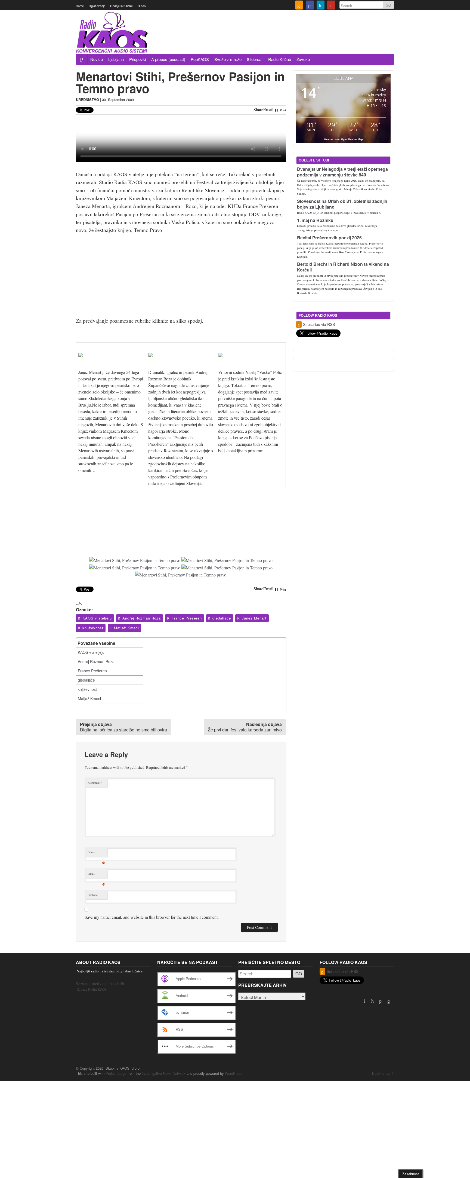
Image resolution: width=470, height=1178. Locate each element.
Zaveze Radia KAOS (92, 989)
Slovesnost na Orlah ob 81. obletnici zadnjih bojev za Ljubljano (342, 204)
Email (96, 875)
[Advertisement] (295, 39)
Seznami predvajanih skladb (100, 983)
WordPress (233, 1073)
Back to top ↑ (383, 1073)
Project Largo (116, 1073)
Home (80, 6)
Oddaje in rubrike (121, 6)
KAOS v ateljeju (97, 618)
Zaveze (303, 59)
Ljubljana (116, 59)
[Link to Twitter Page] (320, 6)
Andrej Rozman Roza (141, 618)
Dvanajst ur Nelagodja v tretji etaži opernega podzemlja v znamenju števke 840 (342, 172)
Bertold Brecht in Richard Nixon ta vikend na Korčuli (343, 267)
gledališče (221, 618)
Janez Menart (254, 618)
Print (282, 110)
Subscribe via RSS (319, 324)
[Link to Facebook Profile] (309, 6)
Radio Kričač (279, 59)
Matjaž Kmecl (126, 627)
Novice (96, 59)
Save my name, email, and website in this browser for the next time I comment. (152, 917)
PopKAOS (200, 59)
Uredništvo (87, 99)
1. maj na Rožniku (315, 220)
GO (388, 5)
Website (93, 895)
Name (96, 853)
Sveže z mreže (228, 59)
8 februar (255, 59)
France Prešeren (187, 618)
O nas (142, 6)
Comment (95, 783)
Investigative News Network (163, 1073)
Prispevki (137, 59)
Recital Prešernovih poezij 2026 (329, 237)
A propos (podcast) (168, 59)
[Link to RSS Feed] (299, 6)
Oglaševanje (97, 6)
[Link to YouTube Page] (331, 6)
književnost (92, 627)
